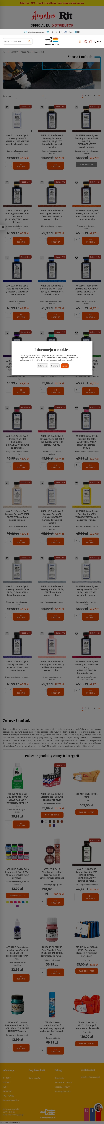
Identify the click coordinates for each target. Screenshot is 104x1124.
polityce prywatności (65, 360)
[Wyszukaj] (29, 41)
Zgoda (64, 366)
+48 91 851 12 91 (56, 32)
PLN (78, 32)
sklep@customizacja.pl (36, 32)
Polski (70, 32)
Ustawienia (42, 366)
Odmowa (54, 366)
